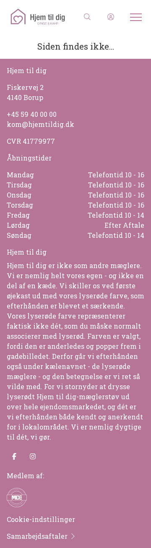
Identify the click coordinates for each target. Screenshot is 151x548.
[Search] (87, 17)
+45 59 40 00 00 (32, 114)
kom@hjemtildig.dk (40, 124)
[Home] (42, 17)
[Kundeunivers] (110, 17)
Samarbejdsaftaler (37, 536)
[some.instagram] (32, 456)
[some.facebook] (14, 456)
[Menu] (134, 16)
